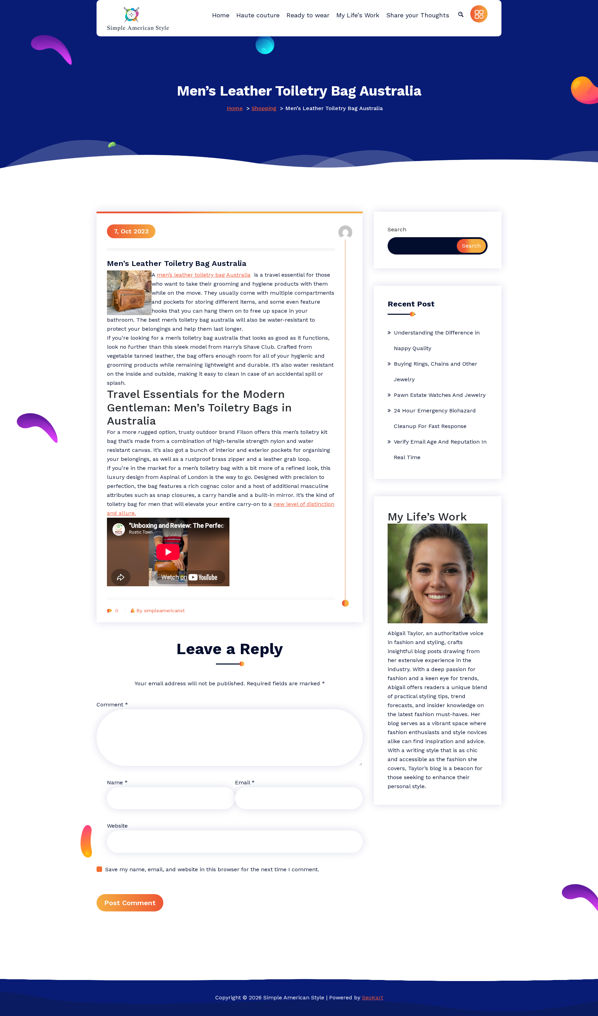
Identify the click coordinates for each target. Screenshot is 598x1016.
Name (117, 782)
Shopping (264, 108)
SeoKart (372, 997)
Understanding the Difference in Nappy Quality (437, 340)
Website (117, 825)
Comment (112, 704)
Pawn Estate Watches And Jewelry (440, 395)
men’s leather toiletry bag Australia (204, 274)
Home (235, 108)
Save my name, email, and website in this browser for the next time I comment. (212, 869)
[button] (460, 14)
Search (397, 229)
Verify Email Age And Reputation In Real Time (440, 449)
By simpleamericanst (160, 610)
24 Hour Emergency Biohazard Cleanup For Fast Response (435, 418)
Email (245, 782)
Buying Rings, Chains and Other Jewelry (435, 371)
